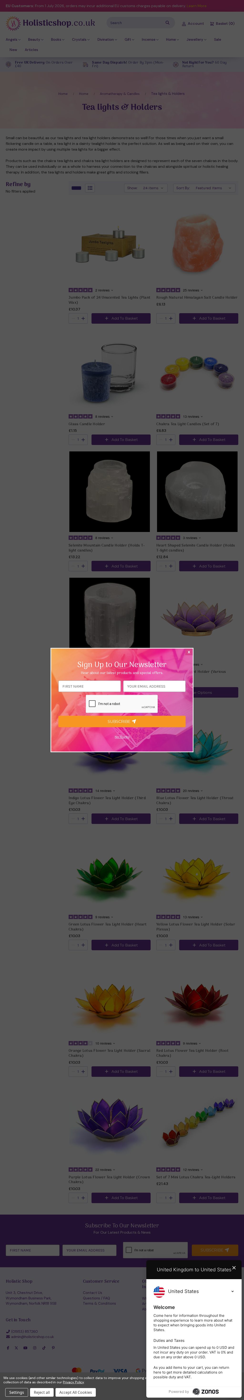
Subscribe (120, 721)
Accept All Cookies (75, 1392)
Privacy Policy (73, 1382)
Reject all (42, 1392)
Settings (16, 1392)
